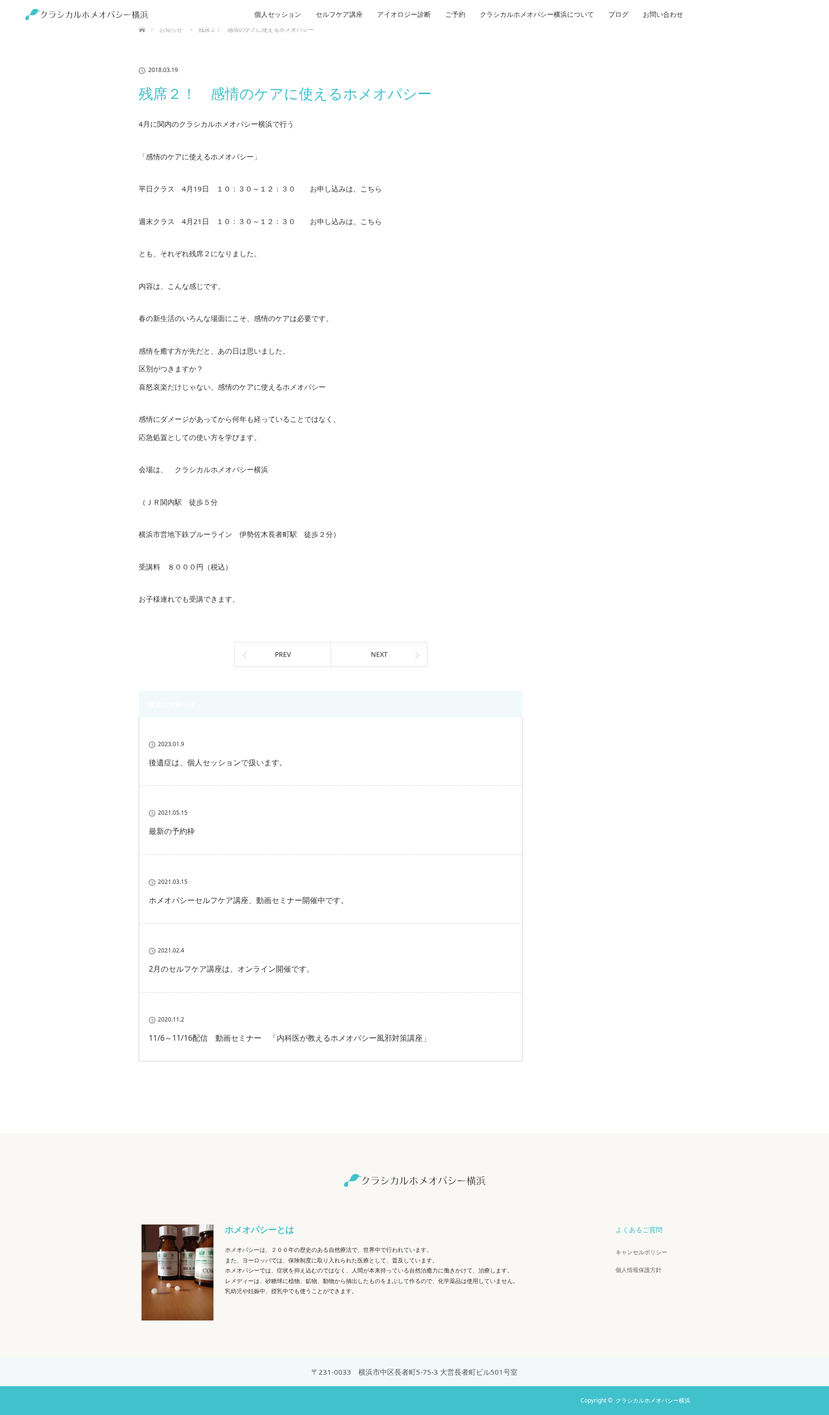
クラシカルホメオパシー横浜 (653, 1400)
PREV (283, 654)
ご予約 (455, 14)
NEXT (379, 654)
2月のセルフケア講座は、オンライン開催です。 (231, 968)
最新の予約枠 (172, 831)
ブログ (618, 14)
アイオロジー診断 (404, 14)
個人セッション (277, 14)
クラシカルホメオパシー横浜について (537, 14)
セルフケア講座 (339, 14)
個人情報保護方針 (639, 1270)
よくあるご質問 (639, 1229)
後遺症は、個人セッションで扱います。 (218, 762)
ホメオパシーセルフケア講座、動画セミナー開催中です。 (248, 900)
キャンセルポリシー (641, 1252)
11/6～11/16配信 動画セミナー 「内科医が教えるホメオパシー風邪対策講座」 (289, 1038)
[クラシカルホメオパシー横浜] (414, 1181)
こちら (371, 188)
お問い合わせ (663, 14)
